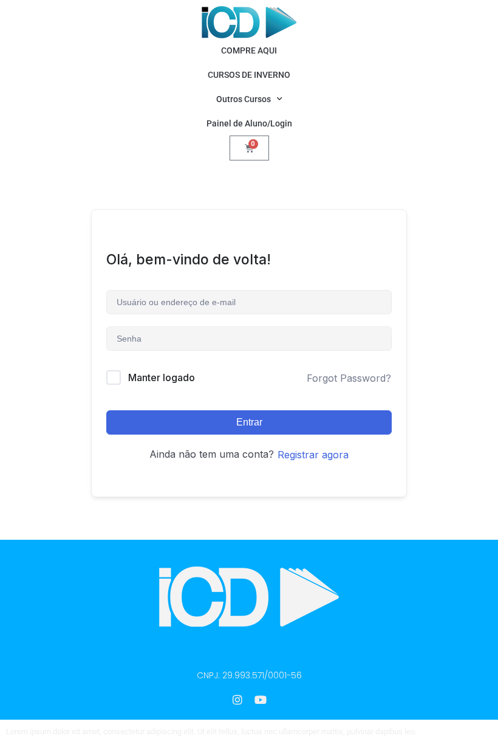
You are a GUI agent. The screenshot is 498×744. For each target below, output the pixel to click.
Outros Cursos (243, 99)
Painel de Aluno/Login (249, 123)
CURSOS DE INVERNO (249, 75)
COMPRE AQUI (249, 50)
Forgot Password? (349, 378)
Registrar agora (313, 455)
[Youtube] (260, 699)
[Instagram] (237, 699)
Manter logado (161, 377)
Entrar (249, 422)
